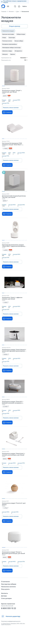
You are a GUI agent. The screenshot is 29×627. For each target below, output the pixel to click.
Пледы (4, 37)
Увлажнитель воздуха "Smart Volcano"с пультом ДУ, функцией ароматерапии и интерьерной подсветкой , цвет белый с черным (14, 350)
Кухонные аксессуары (8, 34)
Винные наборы (19, 41)
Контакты (4, 593)
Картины (12, 54)
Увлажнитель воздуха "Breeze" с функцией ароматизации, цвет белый (13, 552)
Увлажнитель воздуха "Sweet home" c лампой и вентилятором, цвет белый (13, 454)
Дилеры (4, 596)
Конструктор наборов (8, 584)
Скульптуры (12, 37)
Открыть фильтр (14, 26)
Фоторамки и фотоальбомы (9, 44)
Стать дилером (6, 598)
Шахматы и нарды (7, 51)
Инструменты (18, 51)
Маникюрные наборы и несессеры (11, 47)
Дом (17, 11)
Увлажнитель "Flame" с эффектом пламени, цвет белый (12, 298)
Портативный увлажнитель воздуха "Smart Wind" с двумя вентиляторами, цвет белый (13, 245)
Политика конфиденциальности (10, 621)
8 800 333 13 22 (8, 608)
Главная (3, 11)
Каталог (11, 11)
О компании (5, 581)
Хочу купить (5, 589)
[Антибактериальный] (3, 172)
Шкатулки (5, 54)
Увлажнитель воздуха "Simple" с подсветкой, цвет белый (12, 91)
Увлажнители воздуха (8, 31)
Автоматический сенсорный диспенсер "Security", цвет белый (14, 196)
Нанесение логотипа (8, 586)
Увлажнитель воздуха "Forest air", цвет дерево (14, 503)
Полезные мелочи (7, 41)
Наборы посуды (21, 34)
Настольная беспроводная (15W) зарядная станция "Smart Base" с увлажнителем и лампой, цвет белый (13, 144)
